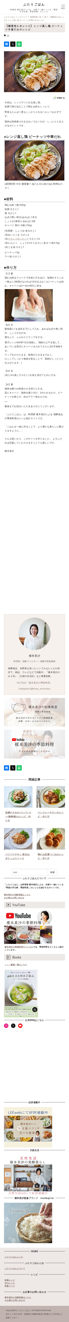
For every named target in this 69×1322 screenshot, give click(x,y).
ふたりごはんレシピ (14, 1256)
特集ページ (10, 1285)
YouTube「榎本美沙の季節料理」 (34, 682)
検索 (52, 872)
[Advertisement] (34, 502)
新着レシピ (10, 1280)
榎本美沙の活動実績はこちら (17, 894)
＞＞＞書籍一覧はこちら (16, 964)
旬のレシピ (10, 1282)
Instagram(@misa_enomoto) (35, 688)
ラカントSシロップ (18, 238)
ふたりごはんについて (15, 1268)
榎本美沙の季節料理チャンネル (19, 946)
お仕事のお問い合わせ (14, 897)
